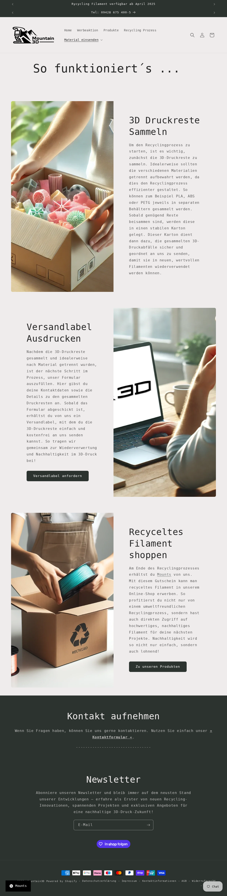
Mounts (164, 574)
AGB (184, 881)
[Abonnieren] (148, 825)
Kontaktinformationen (159, 881)
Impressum (129, 881)
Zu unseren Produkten (158, 667)
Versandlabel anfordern (57, 476)
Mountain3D (36, 881)
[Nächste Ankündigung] (214, 4)
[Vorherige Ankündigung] (13, 4)
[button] (83, 39)
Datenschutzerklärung (99, 881)
